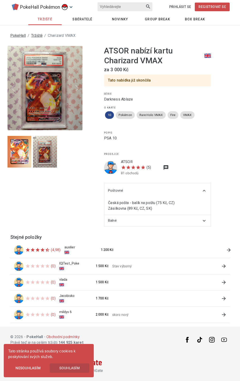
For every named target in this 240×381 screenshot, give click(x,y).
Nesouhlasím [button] (28, 368)
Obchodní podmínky (63, 337)
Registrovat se (212, 7)
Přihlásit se (180, 7)
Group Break (157, 19)
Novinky (120, 19)
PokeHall (18, 35)
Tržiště (36, 35)
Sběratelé (82, 19)
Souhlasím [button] (69, 368)
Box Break (195, 19)
